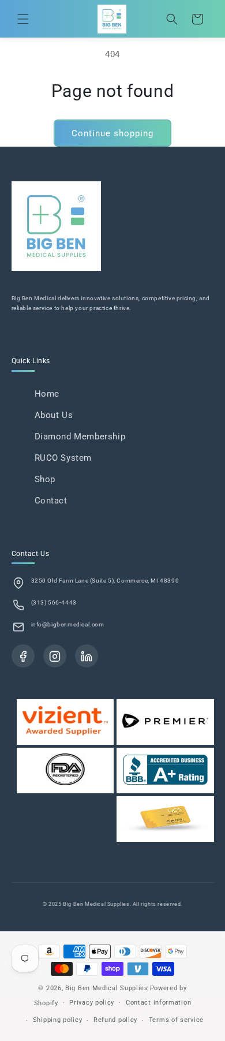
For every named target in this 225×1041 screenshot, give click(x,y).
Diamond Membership (80, 436)
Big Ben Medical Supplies (106, 988)
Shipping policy (57, 1020)
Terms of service (176, 1020)
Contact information (158, 1002)
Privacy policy (91, 1002)
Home (47, 394)
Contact (51, 500)
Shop (45, 479)
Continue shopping (112, 133)
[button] (23, 19)
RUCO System (63, 458)
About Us (54, 415)
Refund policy (115, 1020)
